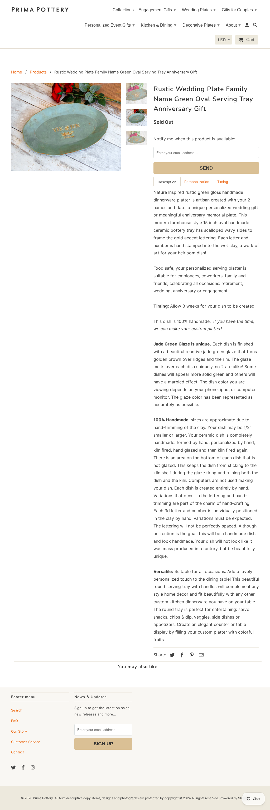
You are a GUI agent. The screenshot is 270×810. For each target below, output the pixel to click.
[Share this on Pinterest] (191, 655)
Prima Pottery (43, 798)
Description (167, 182)
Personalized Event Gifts (110, 25)
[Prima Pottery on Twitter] (14, 767)
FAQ (14, 721)
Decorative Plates (201, 25)
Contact (17, 752)
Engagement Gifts (157, 9)
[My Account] (247, 26)
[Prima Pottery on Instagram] (33, 767)
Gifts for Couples (239, 9)
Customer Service (25, 742)
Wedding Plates (199, 9)
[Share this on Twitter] (171, 655)
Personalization (196, 182)
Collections (123, 10)
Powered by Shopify (234, 798)
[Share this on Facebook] (181, 655)
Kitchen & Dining (158, 25)
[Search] (255, 26)
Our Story (19, 731)
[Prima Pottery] (40, 8)
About (233, 25)
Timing (222, 182)
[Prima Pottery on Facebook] (24, 767)
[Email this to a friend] (200, 655)
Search (16, 710)
